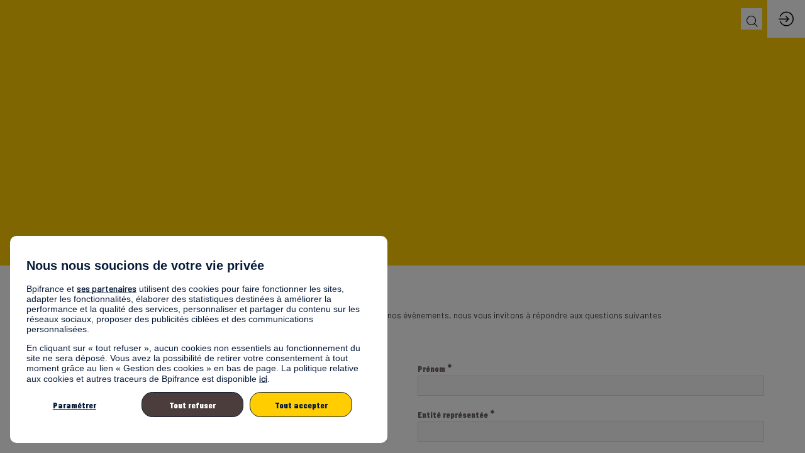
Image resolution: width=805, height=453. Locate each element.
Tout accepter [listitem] (301, 405)
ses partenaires (106, 288)
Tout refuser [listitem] (192, 405)
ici (263, 378)
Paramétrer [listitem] (74, 405)
